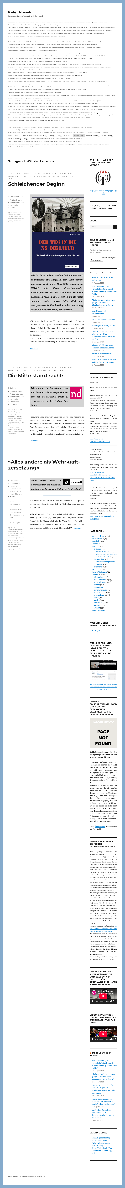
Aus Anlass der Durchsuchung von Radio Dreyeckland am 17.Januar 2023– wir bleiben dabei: (32, 78)
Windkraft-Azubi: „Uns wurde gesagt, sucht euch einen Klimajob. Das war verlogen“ (103, 1076)
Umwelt (97, 608)
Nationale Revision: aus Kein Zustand (83, 58)
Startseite (10, 135)
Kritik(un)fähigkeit (97, 101)
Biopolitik (95, 541)
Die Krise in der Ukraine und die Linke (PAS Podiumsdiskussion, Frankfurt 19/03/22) (29, 86)
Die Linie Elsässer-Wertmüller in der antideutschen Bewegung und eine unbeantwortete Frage (33, 24)
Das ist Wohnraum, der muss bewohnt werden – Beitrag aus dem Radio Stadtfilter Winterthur (72, 44)
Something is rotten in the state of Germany (75, 81)
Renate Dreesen (13, 220)
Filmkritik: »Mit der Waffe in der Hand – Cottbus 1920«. (53, 61)
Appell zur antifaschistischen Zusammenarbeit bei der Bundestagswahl (27, 33)
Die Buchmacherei (13, 424)
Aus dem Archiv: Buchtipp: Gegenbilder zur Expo (103, 27)
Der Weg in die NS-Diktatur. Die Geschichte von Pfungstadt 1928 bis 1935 (16, 216)
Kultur (12, 208)
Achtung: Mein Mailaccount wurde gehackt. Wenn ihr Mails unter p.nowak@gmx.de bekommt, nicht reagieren (37, 64)
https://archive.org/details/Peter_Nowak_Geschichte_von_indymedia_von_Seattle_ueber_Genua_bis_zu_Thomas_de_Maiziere (103, 687)
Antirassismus (97, 539)
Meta (25, 138)
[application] (103, 996)
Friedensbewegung (13, 537)
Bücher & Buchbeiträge (92, 135)
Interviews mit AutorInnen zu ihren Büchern (16, 491)
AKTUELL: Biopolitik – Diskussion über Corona (34, 135)
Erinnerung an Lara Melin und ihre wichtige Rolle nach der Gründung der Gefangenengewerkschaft (34, 115)
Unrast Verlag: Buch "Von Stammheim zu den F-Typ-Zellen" (102, 1150)
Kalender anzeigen (108, 257)
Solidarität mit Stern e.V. (94, 41)
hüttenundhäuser (100, 590)
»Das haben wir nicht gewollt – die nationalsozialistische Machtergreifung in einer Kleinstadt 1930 (15, 413)
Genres (59, 135)
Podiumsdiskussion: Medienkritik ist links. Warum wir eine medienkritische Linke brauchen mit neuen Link (36, 41)
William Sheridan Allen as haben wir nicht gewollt (16, 431)
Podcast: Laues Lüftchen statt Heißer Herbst (20, 58)
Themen (51, 135)
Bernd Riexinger (12, 535)
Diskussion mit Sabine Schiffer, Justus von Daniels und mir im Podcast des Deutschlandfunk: (32, 50)
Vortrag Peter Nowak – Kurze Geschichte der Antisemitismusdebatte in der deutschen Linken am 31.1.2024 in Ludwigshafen (40, 53)
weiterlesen (34, 348)
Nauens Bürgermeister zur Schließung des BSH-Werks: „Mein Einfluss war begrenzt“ (103, 1101)
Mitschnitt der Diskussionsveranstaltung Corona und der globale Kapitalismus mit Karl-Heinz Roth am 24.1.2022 (37, 103)
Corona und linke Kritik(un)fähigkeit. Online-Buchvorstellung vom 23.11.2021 (72, 127)
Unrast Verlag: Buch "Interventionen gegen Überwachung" (101, 1143)
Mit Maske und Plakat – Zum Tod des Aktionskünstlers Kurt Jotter (25, 70)
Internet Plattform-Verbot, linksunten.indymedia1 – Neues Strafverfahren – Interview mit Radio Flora (34, 81)
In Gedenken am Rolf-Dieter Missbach (76, 41)
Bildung (97, 585)
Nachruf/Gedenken (99, 572)
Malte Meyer (15, 523)
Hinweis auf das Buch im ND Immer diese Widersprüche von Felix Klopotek (28, 112)
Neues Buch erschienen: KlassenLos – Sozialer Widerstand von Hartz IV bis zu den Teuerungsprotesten (35, 55)
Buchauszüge (99, 559)
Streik (113, 95)
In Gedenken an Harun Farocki (71, 141)
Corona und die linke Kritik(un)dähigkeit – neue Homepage (23, 67)
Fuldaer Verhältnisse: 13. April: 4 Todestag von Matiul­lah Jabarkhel (25, 84)
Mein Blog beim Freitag (101, 1138)
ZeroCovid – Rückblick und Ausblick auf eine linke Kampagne (87, 95)
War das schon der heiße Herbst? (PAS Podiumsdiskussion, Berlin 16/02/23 (85, 55)
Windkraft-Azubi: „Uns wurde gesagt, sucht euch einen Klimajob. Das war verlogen (103, 302)
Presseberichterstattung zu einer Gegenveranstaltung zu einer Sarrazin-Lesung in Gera (31, 144)
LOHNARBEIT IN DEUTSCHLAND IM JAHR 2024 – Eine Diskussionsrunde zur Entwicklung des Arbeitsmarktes (36, 36)
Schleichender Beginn (36, 184)
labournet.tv (100, 826)
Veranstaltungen (78, 135)
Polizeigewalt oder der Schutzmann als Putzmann (89, 53)
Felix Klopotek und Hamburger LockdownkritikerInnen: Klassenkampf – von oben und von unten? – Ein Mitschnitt (38, 95)
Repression (14, 402)
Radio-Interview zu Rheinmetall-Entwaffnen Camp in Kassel (85, 64)
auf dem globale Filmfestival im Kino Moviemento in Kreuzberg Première (103, 928)
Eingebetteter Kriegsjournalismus (98, 81)
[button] (96, 260)
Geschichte (14, 205)
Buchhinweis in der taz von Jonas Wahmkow (103, 106)
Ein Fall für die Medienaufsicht (103, 320)
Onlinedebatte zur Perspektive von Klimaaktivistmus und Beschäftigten (53, 58)
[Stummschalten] (111, 1001)
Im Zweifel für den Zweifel (102, 354)
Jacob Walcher (12, 540)
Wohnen (107, 95)
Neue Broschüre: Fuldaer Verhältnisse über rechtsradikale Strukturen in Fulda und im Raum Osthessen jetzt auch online (77, 84)
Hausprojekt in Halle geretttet (103, 326)
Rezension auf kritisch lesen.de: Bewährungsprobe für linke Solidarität (26, 109)
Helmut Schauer (16, 539)
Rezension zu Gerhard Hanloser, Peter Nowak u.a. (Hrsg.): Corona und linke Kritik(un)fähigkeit (64, 106)
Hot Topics (96, 631)
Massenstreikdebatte (14, 544)
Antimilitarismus (98, 536)
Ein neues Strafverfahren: (65, 78)
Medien (97, 600)
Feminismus (99, 587)
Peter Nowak (19, 12)
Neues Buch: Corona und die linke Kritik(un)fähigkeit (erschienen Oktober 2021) (29, 127)
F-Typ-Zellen (28, 98)
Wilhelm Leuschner (17, 222)
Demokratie (47, 98)
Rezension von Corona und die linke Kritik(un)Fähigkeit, (23, 106)
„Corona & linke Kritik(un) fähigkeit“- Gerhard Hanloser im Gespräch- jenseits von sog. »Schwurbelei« (34, 130)
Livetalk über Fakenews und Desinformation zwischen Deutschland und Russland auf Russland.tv (56, 138)
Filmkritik (95, 544)
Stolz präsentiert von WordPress (32, 1176)
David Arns (14, 212)
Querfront (11, 546)
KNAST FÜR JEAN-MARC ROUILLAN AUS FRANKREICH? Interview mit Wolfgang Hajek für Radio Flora (35, 141)
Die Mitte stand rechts (36, 375)
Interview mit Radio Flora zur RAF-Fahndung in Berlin (22, 47)
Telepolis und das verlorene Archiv (17, 30)
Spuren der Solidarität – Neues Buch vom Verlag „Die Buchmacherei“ (26, 44)
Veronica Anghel (98, 610)
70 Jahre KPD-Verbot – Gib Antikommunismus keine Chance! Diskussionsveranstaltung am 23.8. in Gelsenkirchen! (77, 22)
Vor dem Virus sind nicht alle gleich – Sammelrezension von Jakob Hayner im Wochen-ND (73, 112)
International (99, 595)
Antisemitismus (18, 98)
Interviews (14, 486)
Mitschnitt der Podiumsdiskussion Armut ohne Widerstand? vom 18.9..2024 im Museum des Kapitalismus (76, 33)
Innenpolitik (15, 484)
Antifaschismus (16, 200)
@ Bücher (97, 549)
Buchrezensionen (17, 203)
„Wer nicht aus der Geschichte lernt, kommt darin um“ (22, 61)
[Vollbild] (114, 1001)
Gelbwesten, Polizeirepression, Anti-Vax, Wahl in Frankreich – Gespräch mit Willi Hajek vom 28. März (34, 92)
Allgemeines (98, 577)
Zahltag (10, 98)
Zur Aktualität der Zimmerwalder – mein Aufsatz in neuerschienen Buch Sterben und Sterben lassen (34, 39)
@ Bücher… (67, 135)
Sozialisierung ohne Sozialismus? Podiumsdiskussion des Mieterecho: (26, 22)
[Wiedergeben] (93, 1001)
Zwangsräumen (37, 98)
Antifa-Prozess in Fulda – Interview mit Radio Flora (21, 147)
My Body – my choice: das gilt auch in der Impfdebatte (83, 103)
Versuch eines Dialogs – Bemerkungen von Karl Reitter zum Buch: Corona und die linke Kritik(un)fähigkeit (75, 109)
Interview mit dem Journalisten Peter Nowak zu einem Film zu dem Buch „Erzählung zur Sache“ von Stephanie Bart (70, 47)
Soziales (13, 404)
